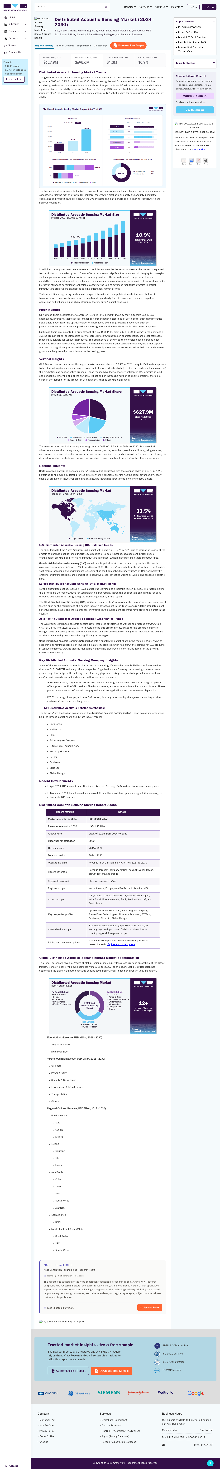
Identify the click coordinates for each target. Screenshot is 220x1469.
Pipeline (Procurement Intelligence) (121, 1431)
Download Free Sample (131, 45)
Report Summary (44, 45)
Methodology (100, 45)
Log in (193, 7)
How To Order (46, 1426)
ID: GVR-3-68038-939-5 (189, 27)
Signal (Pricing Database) (115, 1437)
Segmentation (84, 45)
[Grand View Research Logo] (14, 7)
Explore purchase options (121, 945)
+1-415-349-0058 (174, 1438)
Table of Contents (65, 45)
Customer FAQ (47, 1420)
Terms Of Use (46, 1437)
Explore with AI (14, 79)
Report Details (185, 22)
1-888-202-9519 (196, 1438)
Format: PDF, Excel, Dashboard (193, 37)
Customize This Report (194, 96)
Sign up (209, 7)
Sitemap (43, 1442)
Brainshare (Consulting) (114, 1420)
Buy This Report (195, 110)
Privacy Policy (46, 1431)
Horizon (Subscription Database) (119, 1442)
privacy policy (198, 149)
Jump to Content (186, 63)
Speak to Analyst (152, 1308)
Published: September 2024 (192, 42)
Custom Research (111, 1426)
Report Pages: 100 (188, 32)
